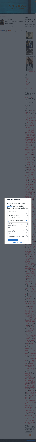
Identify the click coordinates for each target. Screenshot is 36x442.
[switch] (27, 213)
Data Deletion (14, 242)
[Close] (30, 199)
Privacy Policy (22, 242)
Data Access (18, 242)
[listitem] (18, 211)
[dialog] (18, 221)
